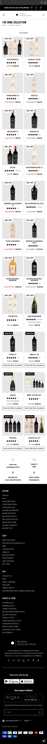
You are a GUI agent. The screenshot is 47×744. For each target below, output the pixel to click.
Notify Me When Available (13, 365)
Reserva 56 (34, 132)
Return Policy (8, 603)
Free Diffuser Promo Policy (13, 612)
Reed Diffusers (8, 555)
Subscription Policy (10, 624)
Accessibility (7, 633)
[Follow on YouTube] (14, 660)
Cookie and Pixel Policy (11, 621)
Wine (4, 546)
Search (5, 495)
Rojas (12, 167)
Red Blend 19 (12, 132)
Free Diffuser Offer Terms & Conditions (18, 591)
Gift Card (6, 564)
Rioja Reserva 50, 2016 (34, 203)
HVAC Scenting (8, 561)
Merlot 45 (34, 355)
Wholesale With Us (10, 519)
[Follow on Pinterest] (33, 660)
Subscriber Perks (9, 504)
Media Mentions (8, 501)
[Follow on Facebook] (9, 660)
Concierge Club (8, 507)
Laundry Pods (8, 549)
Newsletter (7, 528)
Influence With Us (9, 516)
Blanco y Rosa (34, 59)
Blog (4, 498)
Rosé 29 (34, 95)
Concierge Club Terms (11, 630)
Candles (5, 552)
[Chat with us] (44, 741)
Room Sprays (7, 558)
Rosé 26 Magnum (13, 241)
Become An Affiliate (10, 510)
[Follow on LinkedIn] (23, 660)
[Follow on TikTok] (38, 660)
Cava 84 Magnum (34, 316)
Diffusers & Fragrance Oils (13, 543)
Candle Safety (8, 588)
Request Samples (9, 525)
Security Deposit (9, 615)
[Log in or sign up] (42, 3)
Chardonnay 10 (12, 95)
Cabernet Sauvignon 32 (13, 204)
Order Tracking (8, 582)
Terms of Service (9, 609)
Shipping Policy (8, 606)
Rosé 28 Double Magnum (12, 279)
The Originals (13, 59)
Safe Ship (6, 585)
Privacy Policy (8, 618)
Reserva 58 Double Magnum (34, 279)
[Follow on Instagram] (19, 660)
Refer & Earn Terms (10, 627)
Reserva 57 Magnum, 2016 (34, 242)
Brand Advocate (9, 513)
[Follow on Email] (28, 660)
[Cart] (45, 3)
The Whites (12, 316)
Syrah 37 (12, 355)
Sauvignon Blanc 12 (34, 167)
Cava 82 (13, 395)
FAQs (4, 579)
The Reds (12, 438)
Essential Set (34, 438)
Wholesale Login (9, 522)
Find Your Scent (8, 540)
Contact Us (7, 576)
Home (4, 25)
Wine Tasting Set (34, 395)
